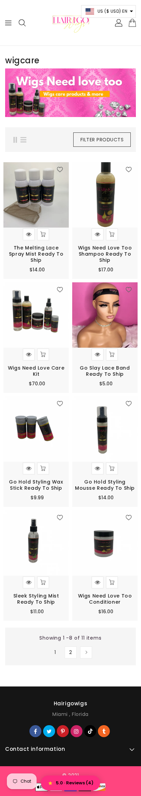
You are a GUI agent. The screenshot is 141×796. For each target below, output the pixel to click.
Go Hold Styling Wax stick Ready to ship (36, 485)
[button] (108, 11)
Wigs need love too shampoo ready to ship (105, 254)
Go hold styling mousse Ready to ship (105, 485)
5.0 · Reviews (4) (74, 783)
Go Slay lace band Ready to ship (105, 371)
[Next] (86, 652)
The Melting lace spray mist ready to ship (36, 254)
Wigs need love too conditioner (105, 599)
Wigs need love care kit (36, 371)
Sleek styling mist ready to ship (36, 599)
